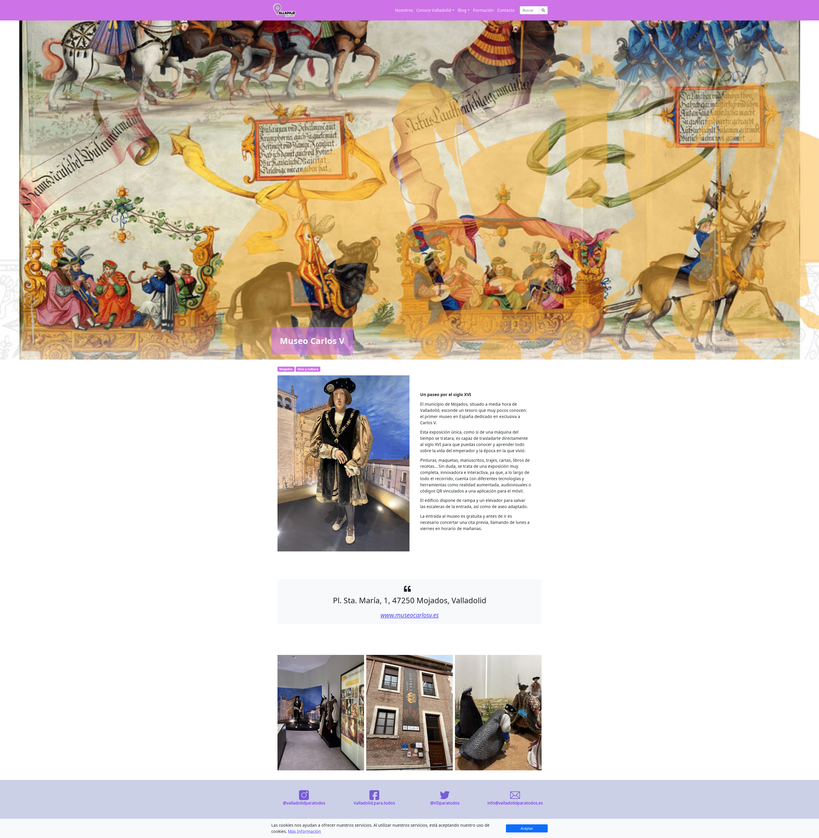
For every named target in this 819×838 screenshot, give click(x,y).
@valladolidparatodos (304, 803)
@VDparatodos (444, 803)
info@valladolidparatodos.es (515, 803)
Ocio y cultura (308, 369)
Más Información (304, 831)
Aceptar (527, 828)
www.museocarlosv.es (409, 615)
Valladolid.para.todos (374, 803)
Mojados (285, 369)
